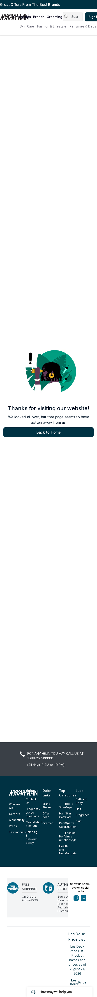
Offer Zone (45, 815)
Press (13, 826)
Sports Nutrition (70, 824)
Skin (78, 821)
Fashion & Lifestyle (51, 26)
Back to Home (48, 432)
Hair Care (62, 815)
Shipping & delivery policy (31, 837)
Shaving (64, 807)
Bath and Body (81, 801)
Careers (14, 814)
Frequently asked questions (33, 812)
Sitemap (47, 823)
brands (38, 17)
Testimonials (17, 832)
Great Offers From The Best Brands (30, 4)
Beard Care (69, 805)
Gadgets (71, 853)
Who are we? (14, 806)
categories (22, 17)
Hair (78, 809)
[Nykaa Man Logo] (6, 15)
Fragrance (83, 815)
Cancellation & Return (34, 824)
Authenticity (17, 820)
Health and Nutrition (64, 849)
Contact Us (31, 801)
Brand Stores (46, 805)
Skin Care (27, 26)
